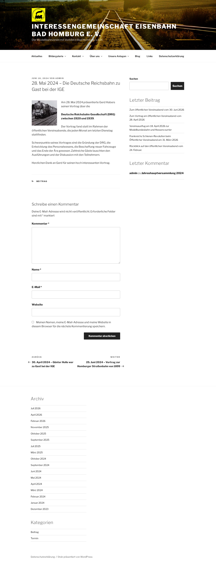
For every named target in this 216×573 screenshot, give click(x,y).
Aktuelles (36, 56)
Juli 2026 (35, 408)
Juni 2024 (36, 471)
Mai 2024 (36, 477)
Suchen (133, 78)
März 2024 (37, 490)
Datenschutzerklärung (171, 56)
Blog (137, 56)
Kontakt (76, 56)
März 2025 (37, 452)
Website (37, 304)
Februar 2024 (38, 496)
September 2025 (40, 439)
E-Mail (37, 287)
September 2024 (40, 465)
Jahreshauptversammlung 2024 (162, 173)
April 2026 (36, 414)
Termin (34, 538)
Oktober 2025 (38, 433)
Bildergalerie (56, 56)
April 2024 (36, 483)
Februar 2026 (38, 420)
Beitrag (41, 181)
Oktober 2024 (38, 458)
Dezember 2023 (39, 509)
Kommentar (40, 223)
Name (36, 269)
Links (150, 56)
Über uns (95, 56)
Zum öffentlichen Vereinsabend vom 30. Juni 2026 (156, 109)
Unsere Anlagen (117, 56)
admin (59, 78)
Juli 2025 (35, 446)
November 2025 (40, 427)
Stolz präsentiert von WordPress (75, 556)
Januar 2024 (37, 502)
